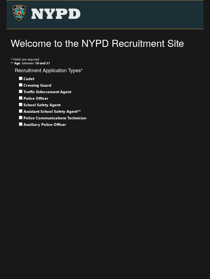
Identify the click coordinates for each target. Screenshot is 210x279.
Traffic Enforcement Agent (47, 92)
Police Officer (36, 98)
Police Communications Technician (55, 118)
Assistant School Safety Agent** (52, 111)
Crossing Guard (37, 85)
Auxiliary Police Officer (45, 124)
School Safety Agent (42, 105)
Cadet (29, 79)
